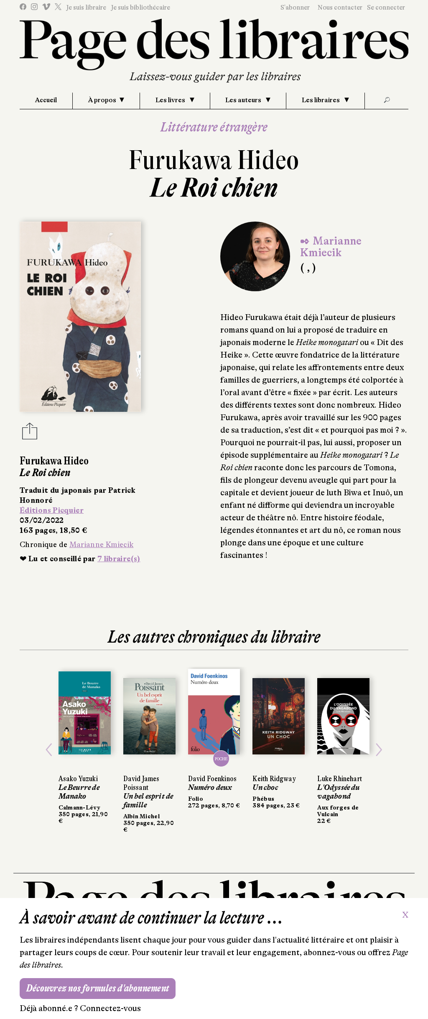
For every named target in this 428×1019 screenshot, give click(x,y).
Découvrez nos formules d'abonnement (97, 988)
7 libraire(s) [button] (118, 559)
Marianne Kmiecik (101, 544)
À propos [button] (102, 100)
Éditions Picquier (52, 510)
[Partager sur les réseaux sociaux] (30, 434)
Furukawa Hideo (214, 160)
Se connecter (386, 7)
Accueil (46, 100)
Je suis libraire (86, 7)
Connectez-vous (110, 1008)
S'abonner (295, 7)
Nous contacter (340, 7)
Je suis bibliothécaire (140, 7)
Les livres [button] (170, 100)
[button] (49, 750)
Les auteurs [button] (243, 100)
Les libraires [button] (321, 100)
